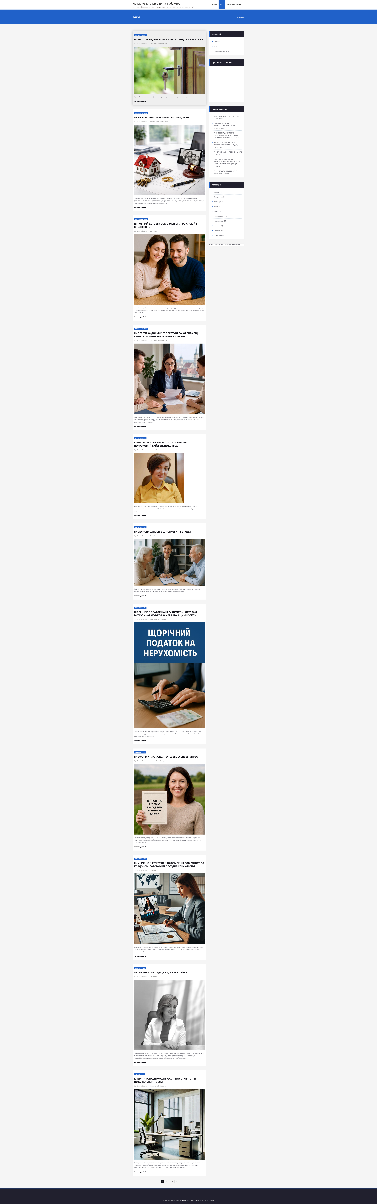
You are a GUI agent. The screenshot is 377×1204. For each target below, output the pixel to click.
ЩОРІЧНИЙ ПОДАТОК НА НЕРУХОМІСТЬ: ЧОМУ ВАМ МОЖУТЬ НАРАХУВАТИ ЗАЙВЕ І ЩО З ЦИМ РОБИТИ (165, 613)
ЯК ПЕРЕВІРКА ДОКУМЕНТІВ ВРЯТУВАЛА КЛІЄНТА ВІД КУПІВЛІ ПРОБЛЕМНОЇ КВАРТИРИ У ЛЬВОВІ (166, 334)
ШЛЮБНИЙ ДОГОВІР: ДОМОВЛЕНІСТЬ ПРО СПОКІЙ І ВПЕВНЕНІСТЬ (225, 125)
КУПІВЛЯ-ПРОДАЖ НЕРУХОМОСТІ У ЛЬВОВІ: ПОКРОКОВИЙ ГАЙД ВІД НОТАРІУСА (160, 444)
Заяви (216, 211)
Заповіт (152, 536)
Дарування (218, 192)
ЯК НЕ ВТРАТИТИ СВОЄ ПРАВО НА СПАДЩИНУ (161, 117)
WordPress (185, 1200)
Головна (214, 4)
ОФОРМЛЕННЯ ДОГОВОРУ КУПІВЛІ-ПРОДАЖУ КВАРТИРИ (168, 39)
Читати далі (139, 101)
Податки (163, 619)
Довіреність (154, 870)
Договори (153, 44)
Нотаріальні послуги (234, 4)
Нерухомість (162, 44)
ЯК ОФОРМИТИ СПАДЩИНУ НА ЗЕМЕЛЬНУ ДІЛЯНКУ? (166, 756)
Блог (221, 4)
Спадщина (164, 122)
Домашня (240, 17)
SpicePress (198, 1200)
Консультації (154, 122)
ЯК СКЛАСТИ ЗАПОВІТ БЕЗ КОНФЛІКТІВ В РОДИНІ (163, 531)
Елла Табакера (142, 44)
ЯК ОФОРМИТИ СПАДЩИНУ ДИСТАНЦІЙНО (160, 972)
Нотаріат (163, 1086)
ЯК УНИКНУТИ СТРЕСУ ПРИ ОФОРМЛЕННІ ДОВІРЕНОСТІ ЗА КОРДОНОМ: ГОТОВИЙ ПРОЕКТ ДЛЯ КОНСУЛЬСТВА (169, 864)
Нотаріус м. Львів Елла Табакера (156, 3)
